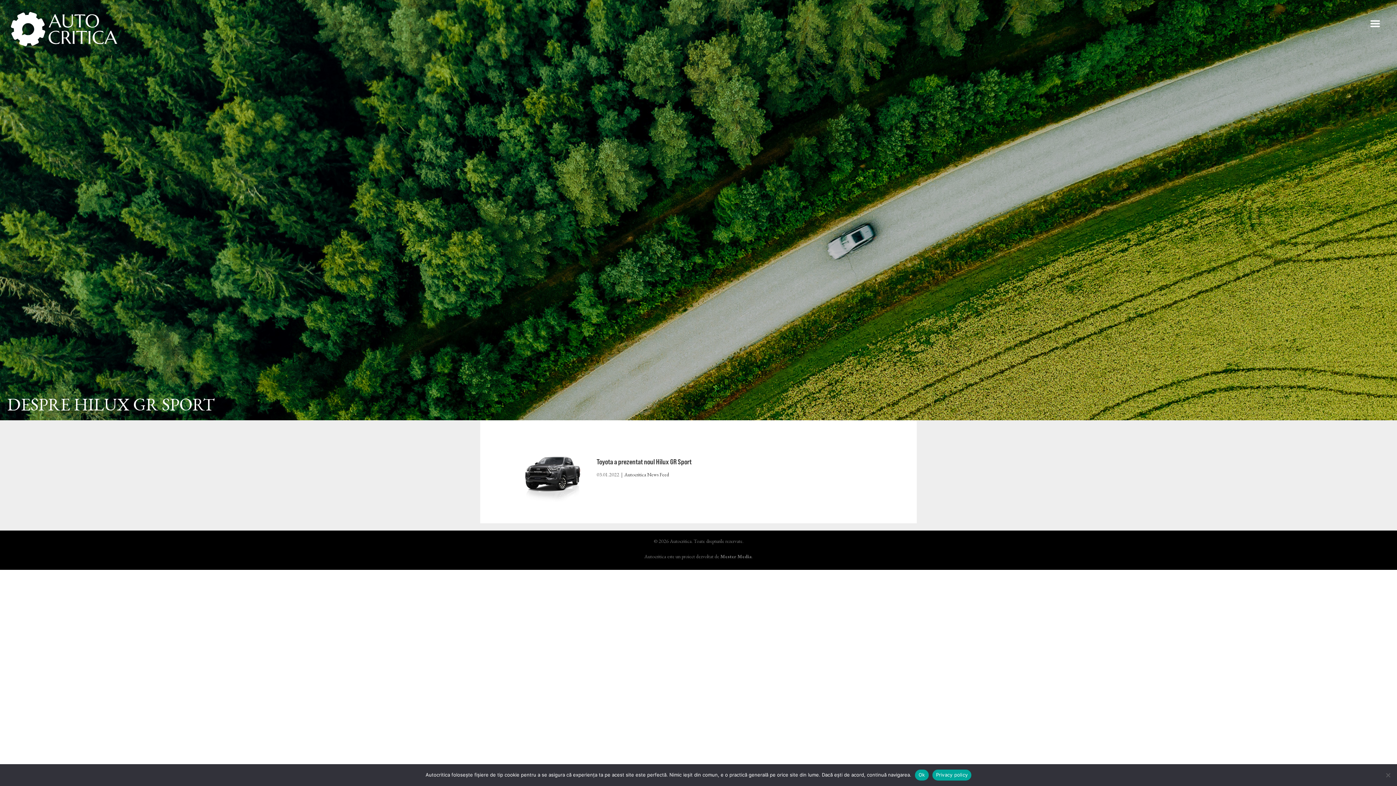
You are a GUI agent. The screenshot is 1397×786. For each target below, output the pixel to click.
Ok (922, 775)
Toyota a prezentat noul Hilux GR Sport (644, 461)
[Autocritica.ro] (64, 29)
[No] (1388, 775)
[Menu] (1375, 24)
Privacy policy (952, 775)
